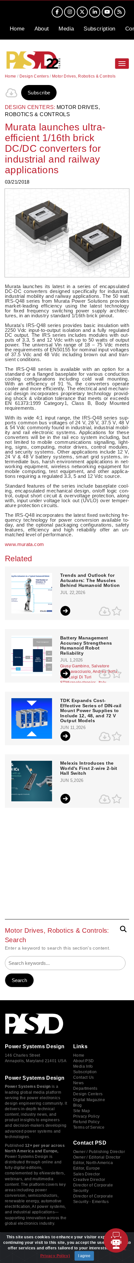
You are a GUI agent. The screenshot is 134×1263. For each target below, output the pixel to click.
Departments (85, 1088)
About (41, 29)
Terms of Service (88, 1127)
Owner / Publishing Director (99, 1151)
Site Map (81, 1111)
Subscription (99, 29)
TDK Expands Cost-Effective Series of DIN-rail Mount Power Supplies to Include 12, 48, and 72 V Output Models (91, 710)
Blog (77, 1105)
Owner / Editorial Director (97, 1157)
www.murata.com (24, 544)
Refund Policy (86, 1122)
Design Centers (34, 76)
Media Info (83, 1066)
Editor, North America (93, 1162)
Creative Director (89, 1179)
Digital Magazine (89, 1100)
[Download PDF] (11, 93)
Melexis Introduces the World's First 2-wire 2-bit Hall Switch (88, 768)
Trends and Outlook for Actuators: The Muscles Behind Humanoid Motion (90, 580)
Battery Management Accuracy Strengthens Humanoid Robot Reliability (86, 645)
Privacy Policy (86, 1116)
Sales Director (86, 1174)
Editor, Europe (86, 1168)
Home (17, 29)
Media (66, 29)
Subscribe (39, 92)
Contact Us (83, 1077)
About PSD (83, 1061)
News (78, 1083)
